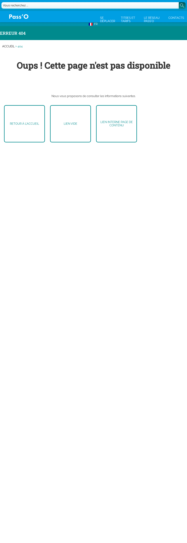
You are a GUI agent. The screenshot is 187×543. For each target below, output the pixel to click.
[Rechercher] (182, 5)
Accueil (8, 46)
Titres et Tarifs (128, 19)
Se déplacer (107, 19)
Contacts (176, 18)
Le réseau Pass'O (152, 19)
